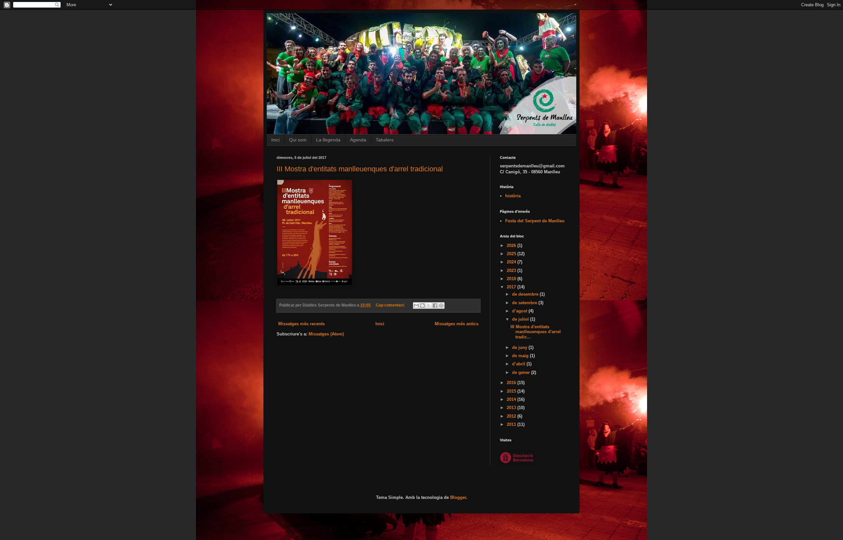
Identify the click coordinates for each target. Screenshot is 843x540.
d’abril (519, 363)
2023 (512, 270)
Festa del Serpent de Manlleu (534, 220)
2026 (512, 245)
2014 (512, 399)
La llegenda (328, 139)
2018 (512, 278)
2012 (512, 416)
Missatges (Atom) (326, 333)
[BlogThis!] (422, 305)
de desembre (526, 294)
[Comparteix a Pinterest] (441, 305)
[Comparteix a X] (428, 305)
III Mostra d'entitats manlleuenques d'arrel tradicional (360, 169)
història (513, 195)
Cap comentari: (391, 305)
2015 (512, 391)
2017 (512, 286)
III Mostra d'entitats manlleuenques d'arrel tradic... (535, 331)
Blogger (458, 497)
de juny (520, 347)
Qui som (298, 139)
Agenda (358, 139)
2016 (512, 382)
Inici (275, 139)
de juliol (521, 319)
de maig (521, 355)
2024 (512, 261)
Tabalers (385, 139)
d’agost (520, 310)
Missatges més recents (301, 323)
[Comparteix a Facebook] (435, 305)
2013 (512, 407)
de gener (521, 372)
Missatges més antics (456, 323)
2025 (512, 253)
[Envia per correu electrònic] (416, 305)
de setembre (525, 302)
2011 (512, 424)
